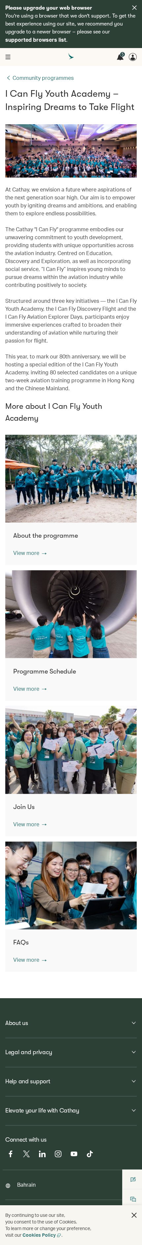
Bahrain (26, 1184)
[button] (30, 553)
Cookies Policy (39, 1235)
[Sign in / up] (133, 57)
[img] (134, 7)
